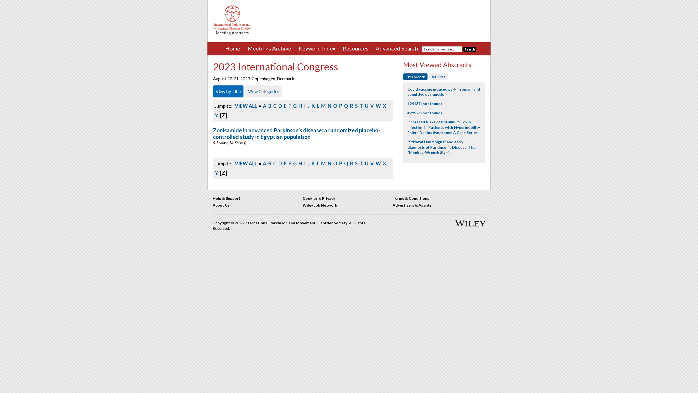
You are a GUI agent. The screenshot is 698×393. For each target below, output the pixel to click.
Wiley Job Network (320, 205)
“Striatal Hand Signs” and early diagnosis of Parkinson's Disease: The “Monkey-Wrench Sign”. (441, 147)
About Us (221, 205)
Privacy (328, 198)
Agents (425, 205)
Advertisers (403, 205)
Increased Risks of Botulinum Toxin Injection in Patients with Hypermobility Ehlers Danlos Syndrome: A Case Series (443, 127)
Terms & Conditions (411, 198)
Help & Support (226, 198)
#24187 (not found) (424, 103)
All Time (439, 77)
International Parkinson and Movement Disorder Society (295, 223)
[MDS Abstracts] (232, 33)
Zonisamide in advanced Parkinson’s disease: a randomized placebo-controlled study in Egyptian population (296, 133)
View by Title (228, 91)
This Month (415, 77)
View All (246, 106)
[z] (223, 115)
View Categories (263, 91)
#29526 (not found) (424, 113)
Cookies (310, 198)
